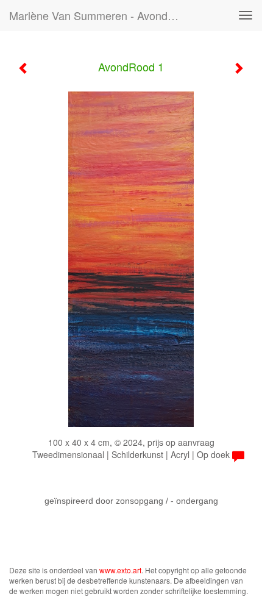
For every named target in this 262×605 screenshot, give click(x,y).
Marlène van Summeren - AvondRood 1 (99, 15)
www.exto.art (120, 570)
